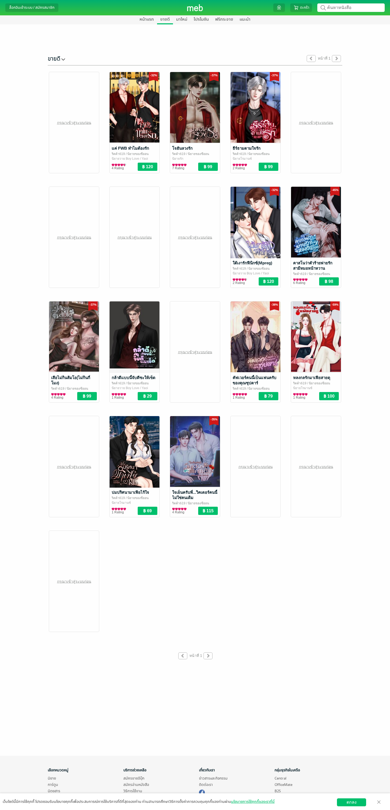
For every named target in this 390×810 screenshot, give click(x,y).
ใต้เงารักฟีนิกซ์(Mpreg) (252, 263)
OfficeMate (283, 784)
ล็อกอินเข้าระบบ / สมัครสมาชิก (31, 7)
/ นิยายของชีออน (137, 154)
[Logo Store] (195, 7)
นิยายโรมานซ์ (242, 159)
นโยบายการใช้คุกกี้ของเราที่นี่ (253, 801)
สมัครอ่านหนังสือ (136, 784)
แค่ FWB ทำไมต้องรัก (130, 148)
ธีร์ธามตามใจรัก (247, 148)
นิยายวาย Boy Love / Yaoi (130, 159)
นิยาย (52, 778)
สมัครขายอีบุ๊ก (133, 778)
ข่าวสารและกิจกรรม (213, 778)
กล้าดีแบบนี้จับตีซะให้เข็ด (133, 377)
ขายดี (165, 19)
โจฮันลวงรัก (182, 148)
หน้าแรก (147, 19)
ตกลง (351, 802)
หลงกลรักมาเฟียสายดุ (311, 377)
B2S (278, 791)
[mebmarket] (202, 792)
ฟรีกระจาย (224, 19)
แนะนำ (245, 19)
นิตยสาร (54, 791)
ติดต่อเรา (206, 784)
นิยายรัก (177, 159)
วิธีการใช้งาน (132, 791)
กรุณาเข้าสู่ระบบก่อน (74, 122)
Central (280, 778)
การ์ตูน (53, 784)
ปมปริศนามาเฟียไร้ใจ (130, 492)
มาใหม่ (181, 19)
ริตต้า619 (118, 154)
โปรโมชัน (201, 19)
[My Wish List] (279, 7)
